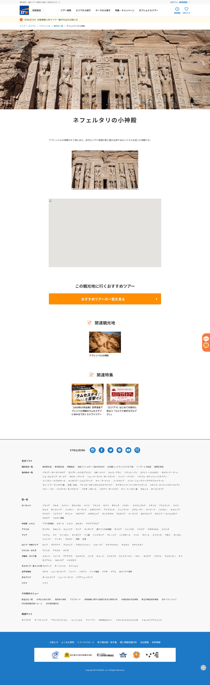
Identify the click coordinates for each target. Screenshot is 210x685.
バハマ (90, 556)
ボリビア (147, 556)
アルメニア (68, 544)
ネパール (145, 534)
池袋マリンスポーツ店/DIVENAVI (90, 466)
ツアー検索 (66, 10)
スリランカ (157, 534)
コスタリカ (80, 556)
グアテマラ (67, 556)
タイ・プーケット (102, 480)
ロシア (45, 544)
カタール (60, 523)
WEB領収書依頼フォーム (32, 603)
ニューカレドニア (58, 571)
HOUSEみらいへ (105, 620)
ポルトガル (76, 505)
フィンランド (123, 509)
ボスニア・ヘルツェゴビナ (166, 513)
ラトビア (46, 513)
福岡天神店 (158, 466)
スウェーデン (137, 509)
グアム (113, 571)
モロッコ (144, 489)
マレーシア (111, 534)
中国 (77, 539)
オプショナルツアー (148, 10)
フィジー (72, 571)
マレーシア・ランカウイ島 (53, 484)
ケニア (78, 529)
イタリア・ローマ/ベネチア (53, 472)
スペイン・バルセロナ (149, 472)
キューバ (100, 556)
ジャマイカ (111, 556)
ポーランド (82, 509)
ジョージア (98, 544)
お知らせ (54, 642)
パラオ (105, 571)
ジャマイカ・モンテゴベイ (68, 489)
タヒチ (45, 571)
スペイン (65, 505)
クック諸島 (94, 571)
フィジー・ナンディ (126, 476)
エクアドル (47, 560)
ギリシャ (69, 513)
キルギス (125, 544)
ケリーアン (90, 620)
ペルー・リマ (47, 489)
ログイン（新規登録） (179, 2)
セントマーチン (125, 556)
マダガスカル (153, 529)
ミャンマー (47, 539)
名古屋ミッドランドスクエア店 (120, 466)
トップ (22, 26)
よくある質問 (67, 642)
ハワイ (45, 583)
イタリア (46, 505)
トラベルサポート (85, 642)
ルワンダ (165, 529)
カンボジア (76, 534)
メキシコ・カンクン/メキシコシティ (165, 484)
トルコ (70, 523)
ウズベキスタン (112, 544)
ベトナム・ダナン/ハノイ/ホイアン (152, 476)
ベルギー (126, 505)
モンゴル (177, 534)
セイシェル (73, 565)
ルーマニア (133, 513)
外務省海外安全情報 (129, 599)
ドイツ (87, 505)
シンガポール (124, 534)
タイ (55, 534)
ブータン (58, 539)
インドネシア (118, 480)
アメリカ (46, 550)
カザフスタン (137, 544)
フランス (96, 505)
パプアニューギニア (84, 577)
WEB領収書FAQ (52, 603)
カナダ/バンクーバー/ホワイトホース (131, 484)
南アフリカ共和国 (104, 529)
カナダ (66, 550)
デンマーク (150, 509)
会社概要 (144, 642)
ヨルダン (79, 523)
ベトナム (46, 534)
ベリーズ (56, 556)
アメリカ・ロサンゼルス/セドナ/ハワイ (96, 484)
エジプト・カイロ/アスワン (79, 472)
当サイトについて (169, 599)
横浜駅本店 (47, 466)
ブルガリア (120, 513)
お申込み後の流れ (43, 599)
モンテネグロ (107, 513)
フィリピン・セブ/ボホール (53, 480)
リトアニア (57, 513)
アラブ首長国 (47, 523)
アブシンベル (44, 26)
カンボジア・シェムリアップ (80, 480)
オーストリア (56, 509)
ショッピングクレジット (152, 620)
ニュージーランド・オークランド (101, 476)
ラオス (167, 534)
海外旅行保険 (60, 599)
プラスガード (75, 599)
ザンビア (118, 529)
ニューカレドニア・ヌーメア (54, 476)
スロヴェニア (93, 513)
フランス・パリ (130, 472)
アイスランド (109, 509)
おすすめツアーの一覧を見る (103, 298)
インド (136, 534)
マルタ (55, 505)
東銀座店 (70, 466)
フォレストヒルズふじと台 (127, 620)
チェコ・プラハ (114, 472)
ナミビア (141, 529)
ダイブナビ (26, 620)
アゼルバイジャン (83, 544)
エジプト (32, 26)
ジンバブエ (129, 529)
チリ (180, 556)
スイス (176, 505)
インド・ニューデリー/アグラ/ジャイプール (145, 480)
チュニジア (68, 529)
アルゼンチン (170, 556)
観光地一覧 (58, 26)
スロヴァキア (95, 509)
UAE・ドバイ (99, 472)
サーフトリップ (41, 620)
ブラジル (157, 556)
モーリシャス (60, 565)
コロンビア (59, 560)
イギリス (152, 505)
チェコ (45, 509)
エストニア (175, 509)
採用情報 (156, 642)
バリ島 (87, 534)
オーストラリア (157, 489)
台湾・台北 (72, 484)
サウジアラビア (92, 523)
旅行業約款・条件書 (107, 642)
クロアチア (80, 513)
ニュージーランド (65, 577)
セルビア (46, 517)
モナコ (106, 505)
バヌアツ (83, 571)
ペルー (138, 556)
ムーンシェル (76, 620)
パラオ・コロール (89, 489)
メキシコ (46, 556)
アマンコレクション (59, 620)
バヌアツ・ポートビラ (108, 489)
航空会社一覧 (27, 599)
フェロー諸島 (58, 517)
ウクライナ (55, 544)
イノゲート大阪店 (143, 466)
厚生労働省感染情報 (150, 599)
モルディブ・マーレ (170, 472)
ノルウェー (163, 509)
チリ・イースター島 (129, 489)
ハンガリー (69, 509)
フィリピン (64, 534)
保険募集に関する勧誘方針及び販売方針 (101, 599)
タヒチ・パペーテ (76, 476)
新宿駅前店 (59, 466)
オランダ (115, 505)
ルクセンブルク (139, 505)
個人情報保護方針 (128, 642)
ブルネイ (69, 539)
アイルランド (164, 505)
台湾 (84, 539)
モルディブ (47, 565)
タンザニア (88, 529)
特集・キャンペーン (124, 10)
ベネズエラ (71, 560)
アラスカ (56, 550)
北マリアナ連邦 (125, 571)
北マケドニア (146, 513)
